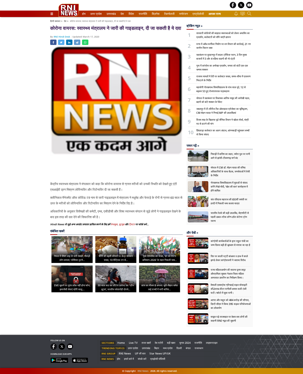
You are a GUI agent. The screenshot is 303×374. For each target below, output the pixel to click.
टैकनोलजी (168, 14)
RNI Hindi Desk (62, 36)
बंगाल (188, 348)
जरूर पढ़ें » (193, 145)
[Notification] (236, 14)
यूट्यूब (122, 224)
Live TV (133, 343)
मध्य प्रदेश (167, 348)
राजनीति (142, 14)
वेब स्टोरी (159, 343)
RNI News (125, 353)
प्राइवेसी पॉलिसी (157, 359)
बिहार (156, 348)
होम (83, 14)
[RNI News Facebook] (233, 7)
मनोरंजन (183, 14)
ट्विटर (132, 224)
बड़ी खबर (171, 343)
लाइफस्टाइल (211, 343)
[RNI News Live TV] (243, 14)
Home (121, 343)
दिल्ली (179, 348)
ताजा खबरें (146, 343)
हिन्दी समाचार (55, 21)
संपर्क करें (142, 359)
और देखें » (192, 232)
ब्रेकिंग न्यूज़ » (194, 26)
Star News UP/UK (160, 353)
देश (122, 14)
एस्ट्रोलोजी (197, 14)
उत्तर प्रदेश (95, 14)
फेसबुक (114, 224)
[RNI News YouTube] (249, 7)
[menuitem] (84, 14)
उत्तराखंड (111, 14)
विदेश (131, 14)
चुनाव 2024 (184, 343)
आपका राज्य (215, 14)
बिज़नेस (155, 14)
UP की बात (140, 353)
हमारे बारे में (129, 359)
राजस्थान (199, 348)
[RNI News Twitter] (241, 7)
